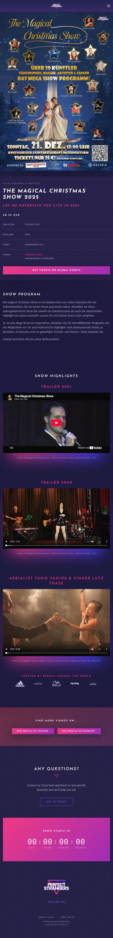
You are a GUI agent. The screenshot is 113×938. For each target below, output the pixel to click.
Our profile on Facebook (78, 731)
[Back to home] (56, 6)
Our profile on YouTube (32, 731)
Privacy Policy (46, 917)
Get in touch (56, 802)
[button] (108, 6)
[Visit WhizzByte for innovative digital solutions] (61, 924)
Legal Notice (67, 917)
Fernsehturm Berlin (33, 254)
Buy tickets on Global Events (56, 270)
